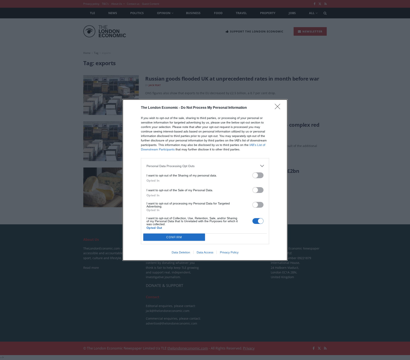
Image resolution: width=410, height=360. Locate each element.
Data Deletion (181, 252)
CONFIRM (174, 237)
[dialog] (205, 180)
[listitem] (205, 166)
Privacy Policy (229, 252)
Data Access (205, 252)
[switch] (258, 175)
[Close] (279, 108)
